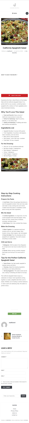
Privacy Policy (14, 411)
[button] (14, 13)
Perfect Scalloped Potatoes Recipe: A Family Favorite (17, 336)
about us (14, 413)
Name (3, 370)
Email (3, 376)
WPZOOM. (26, 420)
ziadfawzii (9, 51)
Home (14, 408)
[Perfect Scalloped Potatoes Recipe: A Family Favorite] (7, 336)
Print (15, 313)
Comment (4, 357)
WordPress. (8, 420)
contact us (14, 415)
